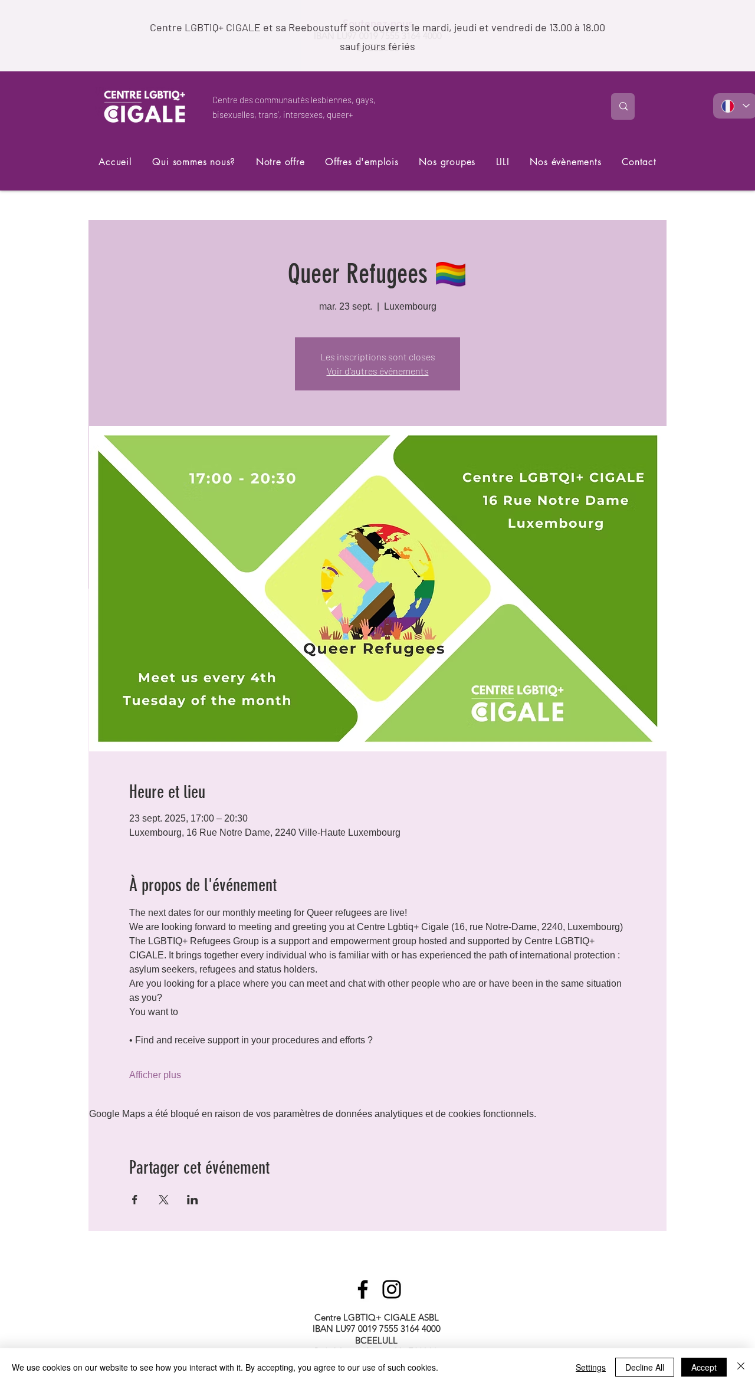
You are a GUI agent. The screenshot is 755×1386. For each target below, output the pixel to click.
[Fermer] (741, 1367)
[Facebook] (362, 1289)
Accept (704, 1367)
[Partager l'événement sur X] (163, 1199)
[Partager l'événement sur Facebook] (134, 1199)
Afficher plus (155, 1075)
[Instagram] (391, 1289)
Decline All (644, 1367)
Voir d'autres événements (378, 370)
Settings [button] (591, 1367)
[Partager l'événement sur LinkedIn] (192, 1199)
